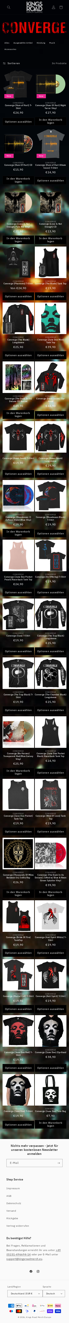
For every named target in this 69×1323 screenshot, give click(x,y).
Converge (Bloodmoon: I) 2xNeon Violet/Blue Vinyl (18, 518)
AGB (9, 1195)
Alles (6, 43)
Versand (11, 1210)
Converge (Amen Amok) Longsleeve (51, 460)
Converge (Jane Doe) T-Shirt (18, 1111)
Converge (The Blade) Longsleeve (18, 341)
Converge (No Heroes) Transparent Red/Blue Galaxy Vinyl (18, 756)
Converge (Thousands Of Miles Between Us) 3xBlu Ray (18, 876)
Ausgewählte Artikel (23, 43)
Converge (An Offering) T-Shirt (50, 577)
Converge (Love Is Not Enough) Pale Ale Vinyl (18, 225)
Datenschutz (13, 1203)
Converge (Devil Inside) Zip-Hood (50, 400)
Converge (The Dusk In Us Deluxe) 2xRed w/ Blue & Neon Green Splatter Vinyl (50, 878)
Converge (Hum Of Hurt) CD (18, 165)
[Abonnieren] (58, 1163)
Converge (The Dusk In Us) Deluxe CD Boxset (18, 400)
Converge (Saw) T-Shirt (18, 635)
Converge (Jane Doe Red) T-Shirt (18, 1054)
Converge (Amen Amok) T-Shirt (18, 458)
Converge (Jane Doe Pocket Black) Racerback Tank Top (51, 755)
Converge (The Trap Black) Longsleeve (50, 637)
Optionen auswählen (18, 121)
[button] (9, 7)
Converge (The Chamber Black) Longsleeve (50, 696)
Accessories (10, 49)
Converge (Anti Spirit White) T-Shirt (50, 939)
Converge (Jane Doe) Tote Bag (50, 1111)
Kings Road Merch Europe (38, 1317)
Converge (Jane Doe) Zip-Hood (50, 1052)
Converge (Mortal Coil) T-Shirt (18, 996)
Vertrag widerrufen (17, 1225)
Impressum (13, 1188)
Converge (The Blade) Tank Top (50, 283)
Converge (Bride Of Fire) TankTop (18, 939)
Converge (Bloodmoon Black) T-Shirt (50, 518)
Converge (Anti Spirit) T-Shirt (51, 996)
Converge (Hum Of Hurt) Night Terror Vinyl (50, 107)
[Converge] (35, 32)
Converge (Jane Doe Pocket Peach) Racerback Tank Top (18, 578)
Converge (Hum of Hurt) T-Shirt (18, 107)
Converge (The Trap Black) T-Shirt (18, 696)
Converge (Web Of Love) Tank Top (51, 817)
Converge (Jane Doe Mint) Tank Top (50, 341)
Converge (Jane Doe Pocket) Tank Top (18, 817)
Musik (52, 43)
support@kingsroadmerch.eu (24, 1258)
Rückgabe (12, 1218)
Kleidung (41, 43)
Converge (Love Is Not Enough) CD (50, 225)
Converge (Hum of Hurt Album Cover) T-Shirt (50, 166)
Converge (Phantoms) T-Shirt (18, 283)
